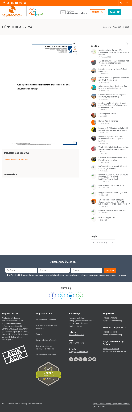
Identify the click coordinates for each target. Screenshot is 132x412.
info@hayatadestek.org (78, 352)
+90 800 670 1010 (110, 318)
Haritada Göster (75, 326)
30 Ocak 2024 (23, 160)
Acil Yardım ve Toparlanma (46, 320)
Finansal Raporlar (10, 160)
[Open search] (121, 3)
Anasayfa (107, 27)
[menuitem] (127, 3)
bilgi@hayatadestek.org (112, 321)
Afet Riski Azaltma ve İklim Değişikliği (46, 327)
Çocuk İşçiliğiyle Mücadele (46, 340)
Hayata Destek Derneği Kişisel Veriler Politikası (111, 404)
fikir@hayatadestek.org (112, 335)
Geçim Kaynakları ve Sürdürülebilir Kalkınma (45, 347)
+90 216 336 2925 (76, 343)
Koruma (39, 334)
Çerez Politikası (99, 406)
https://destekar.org (111, 349)
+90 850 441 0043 (76, 335)
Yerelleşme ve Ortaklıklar (46, 355)
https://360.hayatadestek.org (114, 351)
